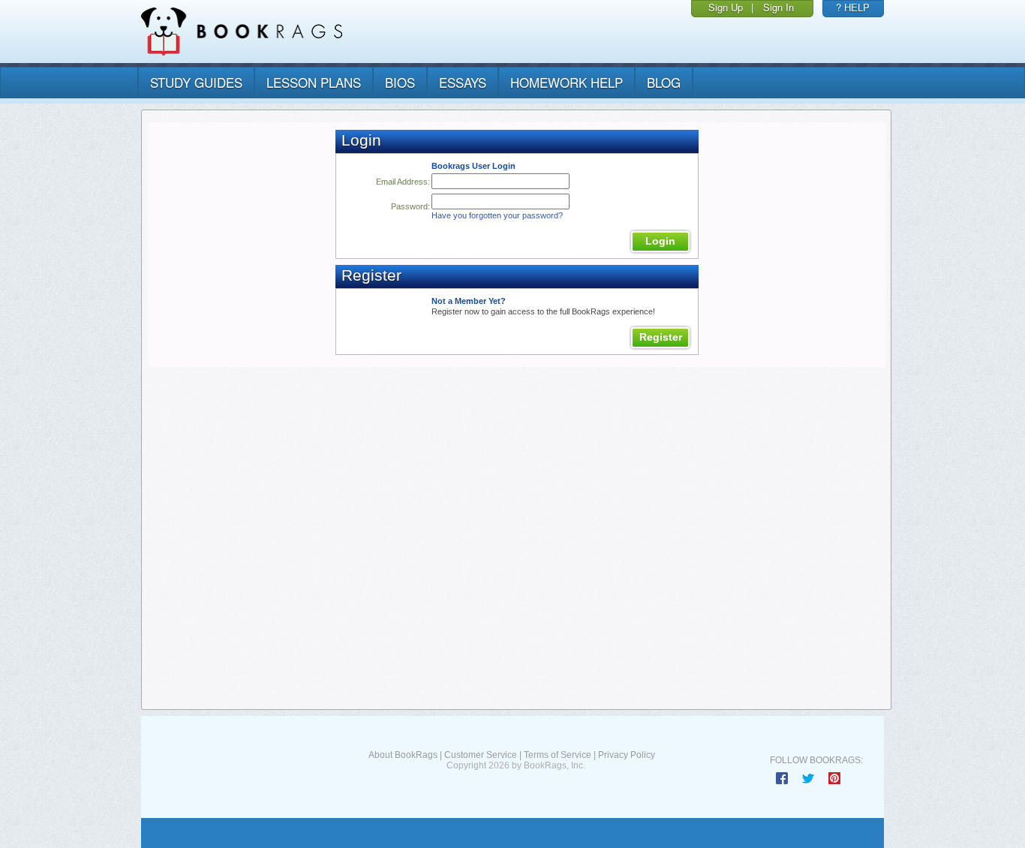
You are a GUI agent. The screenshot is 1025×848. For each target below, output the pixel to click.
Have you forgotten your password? (497, 215)
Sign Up (725, 7)
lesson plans (313, 82)
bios (400, 82)
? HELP (853, 7)
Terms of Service (557, 755)
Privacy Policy (626, 755)
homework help (566, 82)
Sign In (778, 7)
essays (462, 82)
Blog (664, 82)
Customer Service (480, 755)
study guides (196, 82)
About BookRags (402, 755)
